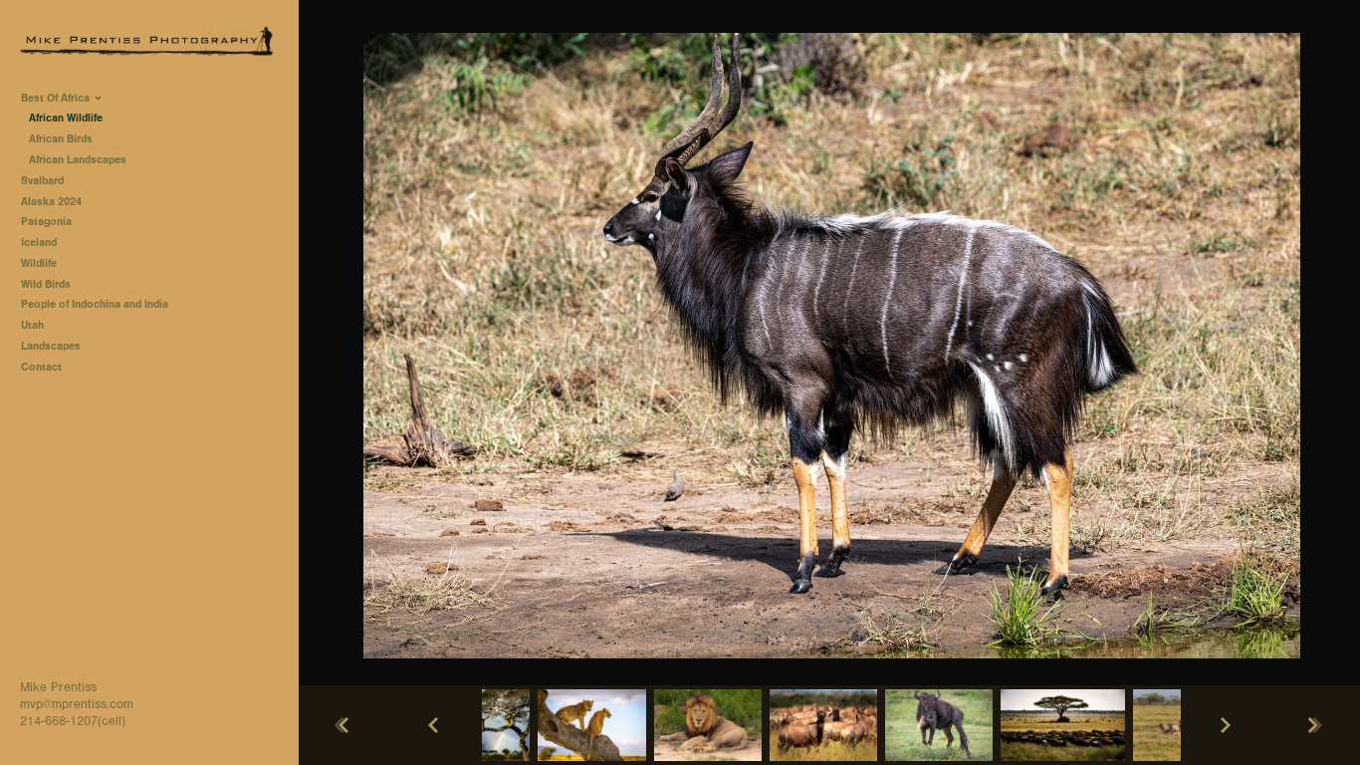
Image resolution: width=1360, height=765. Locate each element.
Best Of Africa (57, 98)
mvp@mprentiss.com (76, 704)
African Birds (61, 138)
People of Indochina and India (94, 304)
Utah (32, 325)
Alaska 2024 (51, 201)
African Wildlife (66, 118)
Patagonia (46, 221)
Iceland (39, 242)
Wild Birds (46, 284)
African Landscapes (77, 159)
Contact (41, 367)
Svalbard (42, 180)
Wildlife (39, 263)
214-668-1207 (59, 721)
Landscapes (51, 346)
